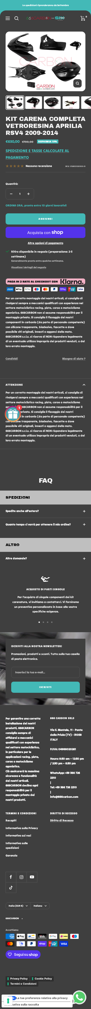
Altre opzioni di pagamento (45, 243)
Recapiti (11, 820)
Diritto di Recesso (62, 820)
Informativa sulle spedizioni (17, 845)
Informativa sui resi (18, 835)
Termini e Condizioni (23, 983)
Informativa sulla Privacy (22, 828)
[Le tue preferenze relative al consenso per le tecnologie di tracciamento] (8, 1000)
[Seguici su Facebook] (11, 877)
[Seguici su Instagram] (21, 877)
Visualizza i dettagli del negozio (28, 267)
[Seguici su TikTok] (11, 887)
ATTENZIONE (14, 384)
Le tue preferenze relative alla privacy (42, 998)
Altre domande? (16, 558)
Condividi (12, 358)
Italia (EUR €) (16, 905)
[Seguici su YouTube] (32, 877)
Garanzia (11, 855)
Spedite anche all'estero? (22, 511)
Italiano (38, 905)
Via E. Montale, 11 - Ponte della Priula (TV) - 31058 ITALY (66, 734)
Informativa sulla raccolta (21, 1004)
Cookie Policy (43, 978)
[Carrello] (82, 18)
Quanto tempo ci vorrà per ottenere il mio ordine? (38, 524)
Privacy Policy (19, 978)
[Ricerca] (16, 18)
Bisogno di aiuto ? (73, 358)
